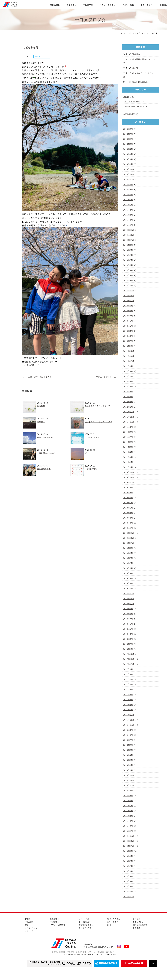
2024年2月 (128, 280)
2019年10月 (128, 543)
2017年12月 (128, 654)
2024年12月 (128, 230)
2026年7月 (128, 134)
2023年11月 (128, 296)
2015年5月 (128, 811)
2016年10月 (128, 725)
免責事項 (136, 928)
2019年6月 (128, 563)
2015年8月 (128, 795)
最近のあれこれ (44, 469)
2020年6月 (128, 503)
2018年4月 (128, 634)
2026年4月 (128, 149)
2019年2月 (128, 583)
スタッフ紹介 (147, 5)
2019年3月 (128, 578)
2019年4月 (128, 573)
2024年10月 (128, 240)
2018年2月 (128, 644)
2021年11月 (128, 417)
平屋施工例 (88, 5)
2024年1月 (128, 285)
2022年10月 (128, 361)
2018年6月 (128, 624)
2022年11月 (128, 356)
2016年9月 (128, 730)
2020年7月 (128, 498)
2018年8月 (128, 614)
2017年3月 (128, 700)
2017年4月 (128, 694)
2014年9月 (128, 851)
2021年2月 (128, 462)
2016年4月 (128, 755)
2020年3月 (128, 518)
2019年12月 (128, 533)
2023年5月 (128, 326)
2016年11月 (128, 720)
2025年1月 (128, 225)
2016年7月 (128, 740)
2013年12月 (128, 896)
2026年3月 (128, 154)
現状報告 (41, 406)
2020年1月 (128, 528)
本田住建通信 (129, 114)
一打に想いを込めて (46, 453)
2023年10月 (128, 301)
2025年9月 (128, 184)
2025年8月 (128, 189)
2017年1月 (128, 710)
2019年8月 (128, 553)
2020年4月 (128, 513)
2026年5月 (128, 144)
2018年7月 (128, 619)
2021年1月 (128, 467)
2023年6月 (128, 321)
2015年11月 (128, 780)
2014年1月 (128, 891)
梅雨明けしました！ (46, 437)
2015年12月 (128, 775)
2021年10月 (128, 422)
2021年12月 (128, 412)
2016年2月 (128, 765)
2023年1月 (128, 346)
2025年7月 (128, 195)
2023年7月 (128, 316)
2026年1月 (128, 164)
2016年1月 (128, 770)
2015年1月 (128, 831)
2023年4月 (128, 331)
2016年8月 (128, 735)
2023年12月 (128, 290)
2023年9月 (128, 306)
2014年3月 (128, 881)
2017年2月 (128, 705)
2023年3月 (128, 336)
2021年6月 (128, 442)
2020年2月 (128, 523)
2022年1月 (128, 407)
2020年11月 (128, 477)
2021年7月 (128, 437)
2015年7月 (128, 801)
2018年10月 (128, 604)
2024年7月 (128, 255)
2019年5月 (128, 568)
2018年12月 (128, 593)
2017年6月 (128, 684)
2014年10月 (128, 846)
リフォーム (29, 931)
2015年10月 (128, 785)
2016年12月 (128, 715)
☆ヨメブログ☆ (133, 101)
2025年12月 (128, 169)
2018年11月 (128, 599)
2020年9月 (128, 487)
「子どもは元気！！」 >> (105, 377)
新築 (26, 925)
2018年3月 (128, 639)
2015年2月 (128, 826)
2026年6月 (128, 139)
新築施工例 (71, 5)
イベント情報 (128, 5)
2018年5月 (128, 629)
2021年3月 (128, 457)
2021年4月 (128, 452)
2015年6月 (128, 806)
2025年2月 (128, 220)
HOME (27, 919)
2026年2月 (128, 159)
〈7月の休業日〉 (92, 437)
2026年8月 (128, 129)
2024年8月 (128, 250)
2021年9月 (128, 427)
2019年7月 (128, 558)
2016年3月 (128, 760)
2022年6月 (128, 381)
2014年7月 (128, 861)
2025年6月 (128, 200)
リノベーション (31, 928)
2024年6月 (128, 260)
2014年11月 (128, 841)
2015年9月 (128, 790)
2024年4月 (128, 270)
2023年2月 (128, 341)
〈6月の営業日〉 (92, 469)
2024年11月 (128, 235)
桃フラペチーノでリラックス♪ (98, 422)
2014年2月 (128, 886)
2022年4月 (128, 391)
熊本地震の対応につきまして (97, 406)
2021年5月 (128, 447)
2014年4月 (128, 876)
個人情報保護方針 (140, 925)
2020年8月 (128, 492)
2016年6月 (128, 745)
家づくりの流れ (113, 919)
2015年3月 (128, 821)
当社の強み (55, 5)
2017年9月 (128, 669)
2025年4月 (128, 210)
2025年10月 (128, 179)
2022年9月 (128, 366)
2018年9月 (128, 609)
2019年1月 (128, 588)
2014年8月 (128, 856)
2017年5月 (128, 689)
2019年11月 (128, 538)
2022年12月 (128, 351)
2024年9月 (128, 245)
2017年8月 (128, 674)
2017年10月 (128, 664)
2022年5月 (128, 386)
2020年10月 (128, 482)
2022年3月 (128, 397)
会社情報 (136, 919)
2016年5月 (128, 750)
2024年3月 (128, 275)
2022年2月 (128, 402)
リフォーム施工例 (107, 5)
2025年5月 (128, 205)
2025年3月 (128, 215)
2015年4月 (128, 816)
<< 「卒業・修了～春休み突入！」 (38, 377)
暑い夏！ (41, 422)
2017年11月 (128, 659)
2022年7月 (128, 376)
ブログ (126, 97)
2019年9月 (128, 548)
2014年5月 (128, 871)
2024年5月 (128, 265)
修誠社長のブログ (134, 106)
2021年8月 (128, 432)
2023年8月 (128, 311)
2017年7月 (128, 679)
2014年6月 (128, 866)
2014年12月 (128, 836)
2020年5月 (128, 508)
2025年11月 (128, 174)
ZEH (109, 925)
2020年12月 (128, 472)
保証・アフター (113, 922)
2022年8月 (128, 371)
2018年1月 (128, 649)
